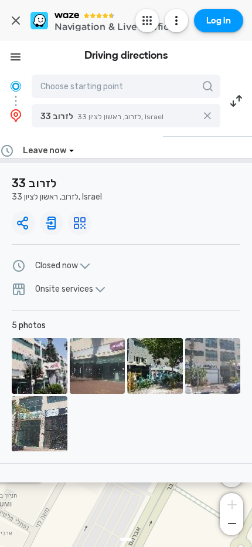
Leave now (44, 151)
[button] (126, 115)
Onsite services (64, 289)
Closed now (56, 266)
